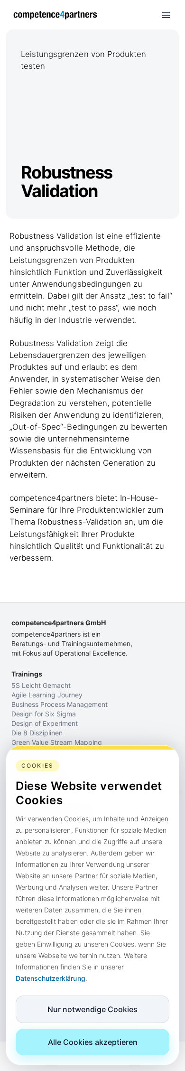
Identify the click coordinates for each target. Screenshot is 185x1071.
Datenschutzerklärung (50, 978)
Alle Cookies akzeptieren (93, 1042)
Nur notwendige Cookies (92, 1009)
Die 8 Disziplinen (37, 733)
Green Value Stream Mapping (56, 742)
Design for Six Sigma (43, 714)
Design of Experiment (44, 723)
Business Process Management (59, 704)
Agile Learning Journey (47, 695)
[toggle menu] (166, 15)
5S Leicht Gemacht (41, 685)
